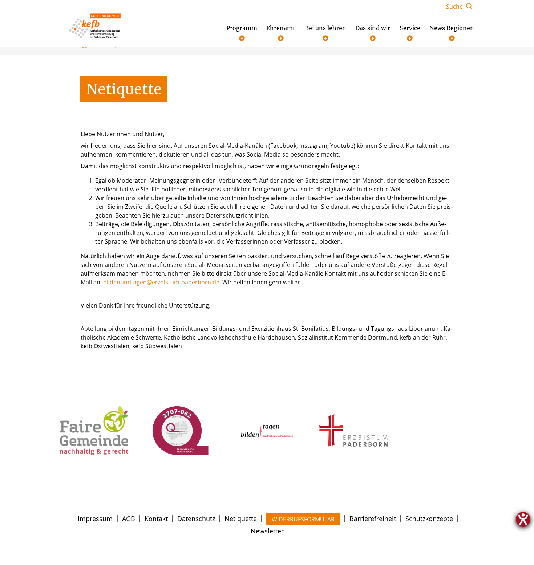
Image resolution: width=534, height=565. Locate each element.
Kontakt (156, 518)
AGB (128, 518)
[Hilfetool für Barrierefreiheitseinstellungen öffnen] (523, 519)
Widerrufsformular (303, 519)
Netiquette (240, 518)
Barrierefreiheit (372, 518)
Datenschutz (196, 518)
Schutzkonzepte (429, 518)
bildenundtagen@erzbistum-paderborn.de (161, 282)
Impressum (95, 518)
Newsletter (267, 531)
